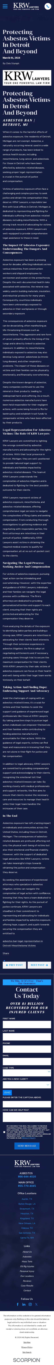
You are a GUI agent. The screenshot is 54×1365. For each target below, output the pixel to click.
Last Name (9, 1031)
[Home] (26, 6)
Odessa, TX (27, 1228)
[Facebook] (17, 1304)
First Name (9, 1019)
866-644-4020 (27, 1176)
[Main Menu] (5, 6)
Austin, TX (27, 1199)
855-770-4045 (27, 1186)
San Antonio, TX (27, 1233)
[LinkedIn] (23, 1304)
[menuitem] (27, 1342)
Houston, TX (27, 1213)
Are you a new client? (15, 1079)
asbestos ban (10, 941)
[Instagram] (30, 1304)
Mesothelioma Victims (24, 945)
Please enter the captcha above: (22, 1097)
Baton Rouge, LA (27, 1203)
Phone (6, 1043)
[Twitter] (36, 1304)
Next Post (38, 965)
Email (6, 1056)
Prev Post (16, 965)
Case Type (8, 1068)
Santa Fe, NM (27, 1237)
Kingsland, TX (27, 1218)
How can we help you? (16, 1110)
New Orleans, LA (27, 1223)
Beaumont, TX (27, 1208)
